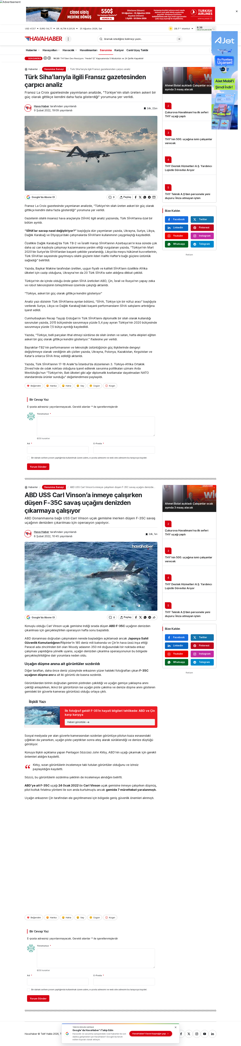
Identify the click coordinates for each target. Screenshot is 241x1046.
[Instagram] (197, 1034)
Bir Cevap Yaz (39, 399)
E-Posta (98, 443)
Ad (29, 443)
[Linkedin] (212, 1034)
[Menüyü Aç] (68, 39)
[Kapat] (236, 11)
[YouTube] (205, 1034)
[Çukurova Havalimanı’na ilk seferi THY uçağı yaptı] (189, 107)
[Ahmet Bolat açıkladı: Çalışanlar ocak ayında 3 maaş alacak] (189, 80)
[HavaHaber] (43, 38)
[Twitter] (189, 1034)
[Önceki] (45, 58)
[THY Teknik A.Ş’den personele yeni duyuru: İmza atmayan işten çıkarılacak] (189, 188)
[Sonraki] (49, 58)
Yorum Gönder (38, 466)
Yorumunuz (44, 413)
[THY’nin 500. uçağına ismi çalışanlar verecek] (189, 134)
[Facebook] (181, 1034)
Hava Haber (41, 106)
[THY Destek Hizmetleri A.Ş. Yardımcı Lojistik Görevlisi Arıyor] (189, 161)
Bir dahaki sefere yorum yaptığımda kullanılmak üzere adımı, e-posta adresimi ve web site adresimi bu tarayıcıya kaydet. (89, 458)
